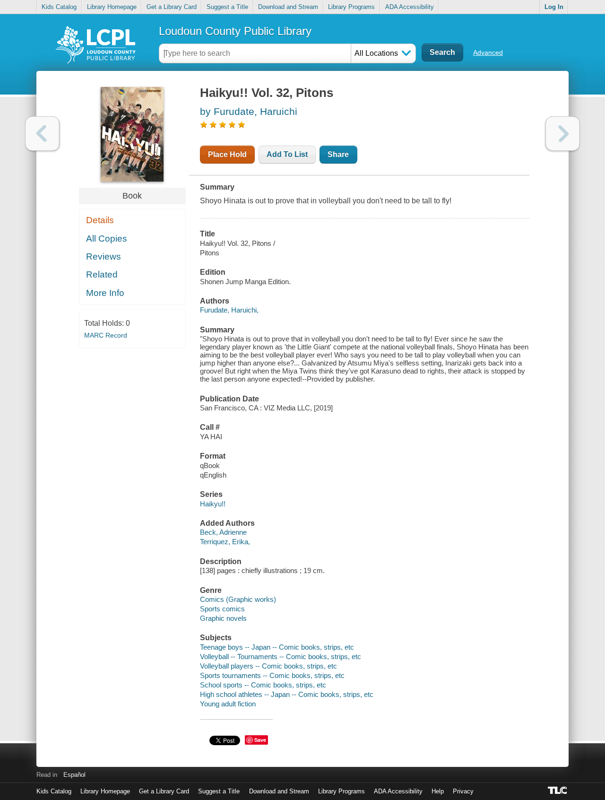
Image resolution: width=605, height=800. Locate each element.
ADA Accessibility (409, 6)
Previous (42, 133)
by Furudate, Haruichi (248, 111)
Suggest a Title (227, 6)
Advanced (488, 52)
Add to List (287, 154)
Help (438, 791)
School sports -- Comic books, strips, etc (263, 685)
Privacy (463, 791)
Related (102, 274)
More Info (105, 293)
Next (562, 133)
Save (260, 739)
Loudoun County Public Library (235, 31)
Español (74, 774)
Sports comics (222, 609)
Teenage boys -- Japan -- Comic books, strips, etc (277, 647)
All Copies (106, 238)
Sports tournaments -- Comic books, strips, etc (272, 675)
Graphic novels (223, 618)
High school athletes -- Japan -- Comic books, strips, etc (286, 694)
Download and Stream (288, 6)
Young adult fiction (228, 704)
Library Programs (351, 6)
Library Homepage (112, 6)
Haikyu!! (212, 504)
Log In (553, 6)
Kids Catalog (59, 6)
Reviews (103, 256)
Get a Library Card (172, 6)
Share (338, 154)
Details (100, 220)
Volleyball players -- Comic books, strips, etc (268, 666)
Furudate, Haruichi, (229, 310)
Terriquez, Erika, (225, 542)
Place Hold (227, 154)
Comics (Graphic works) (238, 599)
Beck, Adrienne (223, 532)
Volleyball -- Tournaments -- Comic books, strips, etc (280, 656)
